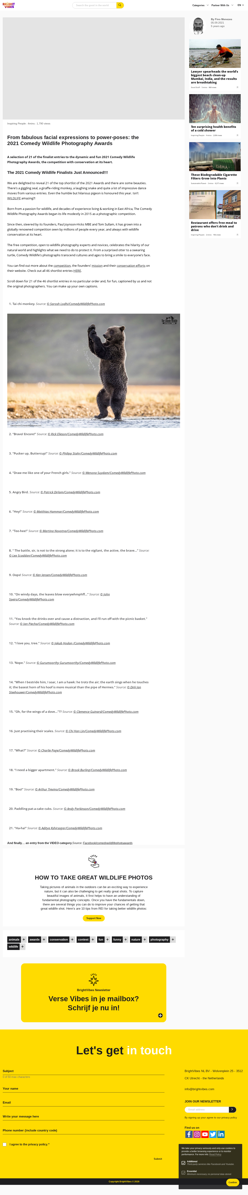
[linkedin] (221, 1134)
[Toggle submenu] (208, 5)
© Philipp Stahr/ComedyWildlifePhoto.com (88, 453)
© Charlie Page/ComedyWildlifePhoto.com (66, 750)
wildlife (13, 946)
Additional (192, 1161)
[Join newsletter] (232, 1110)
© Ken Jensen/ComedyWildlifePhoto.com (60, 575)
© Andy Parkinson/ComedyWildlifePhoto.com (94, 809)
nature (135, 939)
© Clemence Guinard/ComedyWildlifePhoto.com (106, 712)
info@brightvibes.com (199, 1089)
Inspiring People (16, 123)
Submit (158, 1159)
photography (159, 939)
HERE (77, 271)
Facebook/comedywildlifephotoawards (108, 843)
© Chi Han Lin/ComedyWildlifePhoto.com (93, 731)
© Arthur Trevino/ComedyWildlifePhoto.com (65, 789)
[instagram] (197, 1134)
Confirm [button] (233, 1182)
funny (117, 939)
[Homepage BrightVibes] (9, 7)
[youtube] (205, 1134)
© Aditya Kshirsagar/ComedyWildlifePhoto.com (70, 828)
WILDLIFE (14, 198)
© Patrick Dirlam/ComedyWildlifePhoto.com (70, 492)
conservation (59, 939)
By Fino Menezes (221, 19)
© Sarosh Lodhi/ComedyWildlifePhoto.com (76, 304)
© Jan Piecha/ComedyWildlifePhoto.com (47, 624)
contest (83, 939)
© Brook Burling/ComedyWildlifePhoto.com (97, 770)
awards (35, 939)
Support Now (93, 918)
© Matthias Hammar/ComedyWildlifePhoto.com (66, 511)
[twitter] (213, 1134)
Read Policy (215, 1154)
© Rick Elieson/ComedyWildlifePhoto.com (75, 434)
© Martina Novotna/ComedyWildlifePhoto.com (71, 531)
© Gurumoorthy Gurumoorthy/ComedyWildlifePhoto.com (76, 663)
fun (101, 939)
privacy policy (229, 1117)
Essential (192, 1171)
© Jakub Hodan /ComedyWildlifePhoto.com (80, 643)
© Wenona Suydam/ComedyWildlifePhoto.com (114, 473)
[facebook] (189, 1134)
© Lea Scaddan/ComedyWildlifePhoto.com (38, 555)
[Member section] (24, 939)
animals (14, 939)
